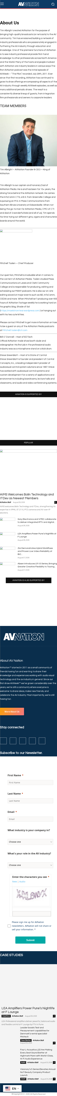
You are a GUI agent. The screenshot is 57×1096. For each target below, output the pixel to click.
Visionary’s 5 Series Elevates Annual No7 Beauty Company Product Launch (37, 1072)
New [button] (14, 881)
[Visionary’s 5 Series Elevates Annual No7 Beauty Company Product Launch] (10, 1073)
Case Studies (26, 1040)
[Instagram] (13, 741)
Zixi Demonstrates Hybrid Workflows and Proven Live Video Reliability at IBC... (35, 551)
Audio (23, 1062)
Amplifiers (6, 1016)
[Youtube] (42, 741)
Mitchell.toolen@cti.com (15, 330)
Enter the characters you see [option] (29, 877)
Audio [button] (22, 881)
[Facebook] (3, 741)
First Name (14, 775)
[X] (32, 741)
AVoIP (23, 1079)
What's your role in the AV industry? (29, 853)
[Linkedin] (22, 741)
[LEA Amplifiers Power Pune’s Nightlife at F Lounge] (28, 985)
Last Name (14, 793)
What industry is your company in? (29, 830)
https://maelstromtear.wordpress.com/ (20, 310)
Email (11, 812)
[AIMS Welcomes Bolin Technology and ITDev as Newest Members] (28, 470)
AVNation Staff (5, 502)
